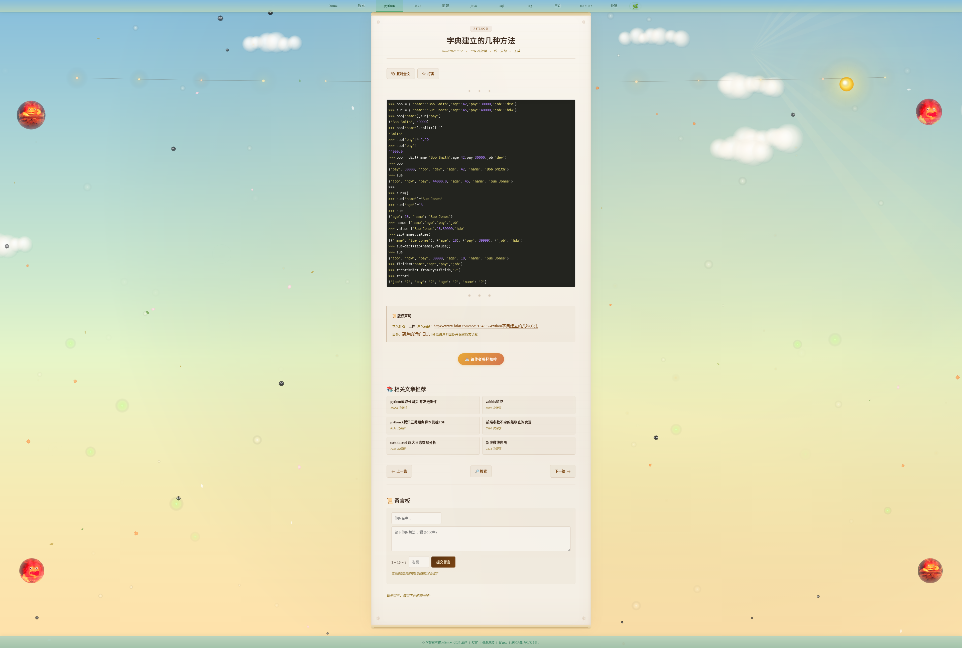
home (333, 5)
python (389, 5)
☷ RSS (503, 642)
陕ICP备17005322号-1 (525, 642)
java (474, 5)
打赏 (430, 73)
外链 (614, 5)
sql (502, 5)
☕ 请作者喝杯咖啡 (481, 359)
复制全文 (403, 73)
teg (530, 5)
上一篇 (399, 471)
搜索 (361, 5)
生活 (558, 5)
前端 (445, 5)
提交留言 (443, 562)
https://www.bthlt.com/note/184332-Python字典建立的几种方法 (486, 325)
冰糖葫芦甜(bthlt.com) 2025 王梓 (446, 642)
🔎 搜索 (481, 471)
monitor (586, 5)
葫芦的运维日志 (416, 334)
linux (418, 5)
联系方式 (488, 642)
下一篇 (563, 471)
